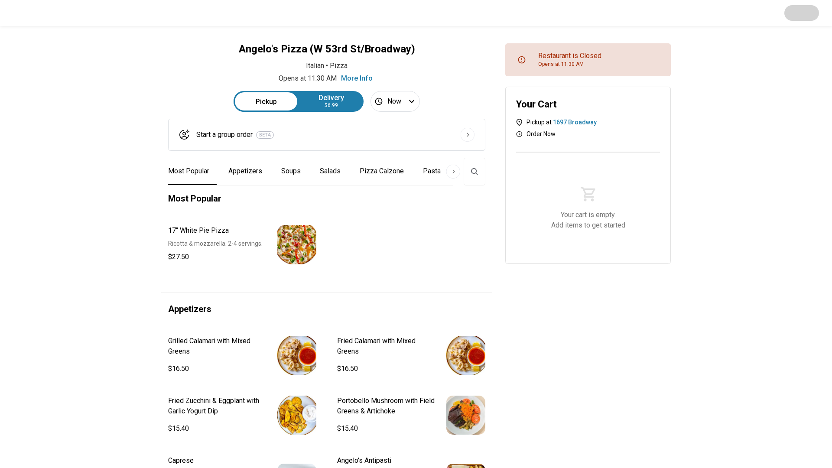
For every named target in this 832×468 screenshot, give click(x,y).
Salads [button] (330, 171)
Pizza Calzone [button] (382, 171)
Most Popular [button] (188, 171)
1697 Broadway (575, 122)
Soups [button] (291, 171)
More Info (357, 78)
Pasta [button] (432, 171)
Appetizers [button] (245, 171)
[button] (242, 244)
